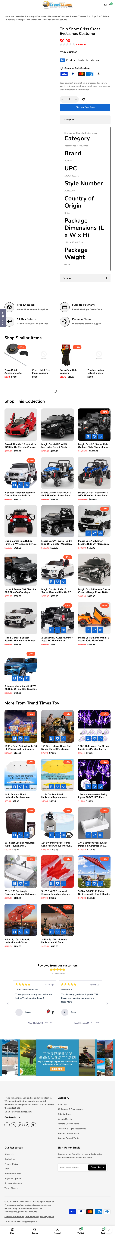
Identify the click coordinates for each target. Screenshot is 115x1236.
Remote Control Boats (68, 1123)
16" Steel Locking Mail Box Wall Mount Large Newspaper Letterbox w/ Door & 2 (19, 844)
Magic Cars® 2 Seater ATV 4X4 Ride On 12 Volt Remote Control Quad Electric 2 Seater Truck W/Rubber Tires (57, 494)
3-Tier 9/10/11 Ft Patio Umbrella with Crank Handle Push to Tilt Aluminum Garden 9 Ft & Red (94, 893)
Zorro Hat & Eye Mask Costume (41, 372)
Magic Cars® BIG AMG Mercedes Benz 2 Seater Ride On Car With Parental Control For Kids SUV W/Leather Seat (56, 446)
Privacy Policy (11, 1164)
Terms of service (12, 1221)
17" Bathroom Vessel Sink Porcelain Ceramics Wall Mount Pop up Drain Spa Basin (92, 844)
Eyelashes (41, 16)
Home (7, 16)
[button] (73, 44)
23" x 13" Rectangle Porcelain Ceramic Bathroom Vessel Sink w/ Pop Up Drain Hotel (20, 893)
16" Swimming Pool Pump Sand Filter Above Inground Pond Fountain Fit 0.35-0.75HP (56, 844)
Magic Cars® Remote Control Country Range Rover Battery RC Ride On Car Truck (94, 591)
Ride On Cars (64, 1114)
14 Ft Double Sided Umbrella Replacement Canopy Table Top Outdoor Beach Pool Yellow (56, 796)
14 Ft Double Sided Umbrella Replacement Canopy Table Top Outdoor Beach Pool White (19, 796)
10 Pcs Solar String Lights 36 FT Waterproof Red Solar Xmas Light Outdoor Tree (20, 748)
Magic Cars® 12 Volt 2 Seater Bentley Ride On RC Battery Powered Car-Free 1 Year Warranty (57, 591)
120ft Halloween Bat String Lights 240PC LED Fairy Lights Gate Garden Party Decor (93, 748)
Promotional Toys (12, 1173)
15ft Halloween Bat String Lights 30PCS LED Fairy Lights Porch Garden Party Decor (93, 796)
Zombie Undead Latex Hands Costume (96, 372)
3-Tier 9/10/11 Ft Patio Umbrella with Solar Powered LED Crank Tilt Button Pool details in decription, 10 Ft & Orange (56, 941)
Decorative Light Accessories (72, 1128)
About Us (8, 1154)
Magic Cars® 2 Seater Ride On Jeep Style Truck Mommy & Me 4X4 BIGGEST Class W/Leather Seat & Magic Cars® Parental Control (94, 446)
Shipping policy (29, 1221)
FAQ (6, 1168)
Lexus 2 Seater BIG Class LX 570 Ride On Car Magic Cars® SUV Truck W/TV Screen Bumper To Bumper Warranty (20, 591)
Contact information (14, 1216)
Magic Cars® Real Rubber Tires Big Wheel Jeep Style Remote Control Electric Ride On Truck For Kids (20, 542)
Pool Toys (62, 1104)
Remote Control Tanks (68, 1138)
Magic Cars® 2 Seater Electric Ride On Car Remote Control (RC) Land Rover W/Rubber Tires (20, 639)
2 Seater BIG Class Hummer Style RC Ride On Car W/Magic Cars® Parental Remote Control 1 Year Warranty (56, 639)
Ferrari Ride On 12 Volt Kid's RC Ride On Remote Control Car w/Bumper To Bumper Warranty (20, 446)
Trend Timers (11, 1188)
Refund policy (32, 1216)
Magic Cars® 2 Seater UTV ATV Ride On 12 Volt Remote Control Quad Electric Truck (94, 494)
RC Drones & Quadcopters (70, 1109)
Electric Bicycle (65, 1119)
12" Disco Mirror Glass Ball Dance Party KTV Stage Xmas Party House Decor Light (56, 748)
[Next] (107, 1003)
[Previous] (8, 1003)
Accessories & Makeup (23, 16)
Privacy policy (47, 1216)
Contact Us (9, 1159)
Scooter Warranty (13, 1183)
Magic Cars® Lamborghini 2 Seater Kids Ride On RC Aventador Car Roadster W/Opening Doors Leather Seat (93, 639)
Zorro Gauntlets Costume (68, 372)
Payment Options (12, 1178)
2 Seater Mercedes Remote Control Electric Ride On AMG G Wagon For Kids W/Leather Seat (19, 494)
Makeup (20, 19)
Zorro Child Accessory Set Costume (12, 372)
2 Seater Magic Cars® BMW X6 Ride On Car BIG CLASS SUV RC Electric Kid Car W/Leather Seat (20, 687)
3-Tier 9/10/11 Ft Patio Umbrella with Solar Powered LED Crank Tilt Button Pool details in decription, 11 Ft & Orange (19, 941)
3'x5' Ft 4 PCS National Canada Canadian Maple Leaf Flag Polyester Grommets (55, 893)
